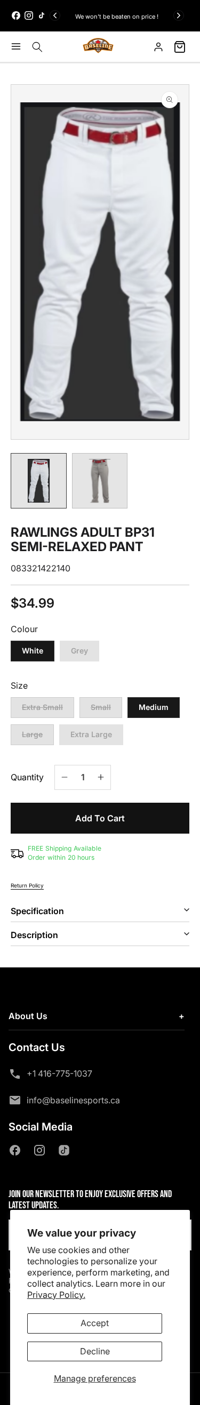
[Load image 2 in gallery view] (100, 481)
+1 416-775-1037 (59, 1073)
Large (38, 737)
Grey (79, 650)
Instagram (41, 1150)
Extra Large (91, 734)
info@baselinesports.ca (73, 1100)
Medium (154, 707)
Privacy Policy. (56, 1294)
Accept (95, 1323)
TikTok (66, 1150)
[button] (19, 46)
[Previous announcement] (55, 15)
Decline (95, 1351)
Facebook (17, 1150)
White (32, 650)
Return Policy (27, 885)
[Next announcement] (178, 15)
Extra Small (48, 710)
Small (106, 710)
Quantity (27, 777)
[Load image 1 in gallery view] (39, 481)
